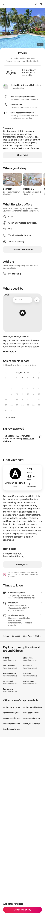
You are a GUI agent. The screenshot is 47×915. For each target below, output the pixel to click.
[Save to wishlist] (41, 4)
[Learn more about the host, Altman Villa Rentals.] (5, 86)
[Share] (36, 4)
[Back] (4, 4)
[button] (39, 383)
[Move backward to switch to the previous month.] (6, 372)
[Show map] (22, 312)
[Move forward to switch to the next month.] (39, 372)
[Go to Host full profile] (22, 478)
